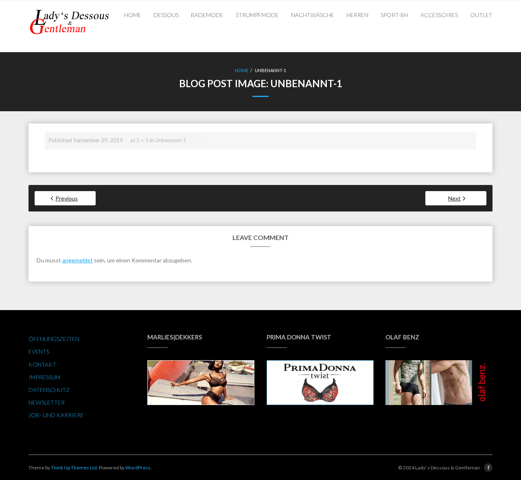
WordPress (138, 468)
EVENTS (38, 351)
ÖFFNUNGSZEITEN (53, 338)
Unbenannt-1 (170, 140)
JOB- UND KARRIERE (56, 415)
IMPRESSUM (44, 377)
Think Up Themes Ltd (74, 468)
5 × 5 (142, 140)
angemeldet (77, 260)
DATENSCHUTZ (49, 389)
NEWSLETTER (46, 402)
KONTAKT (42, 364)
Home (241, 70)
